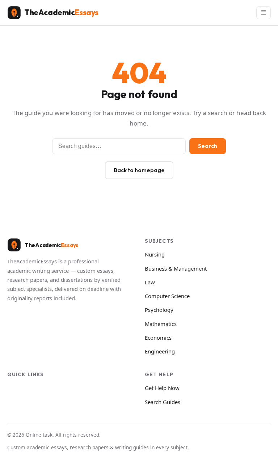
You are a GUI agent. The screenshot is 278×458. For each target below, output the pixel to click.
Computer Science (167, 296)
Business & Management (176, 268)
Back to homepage (139, 170)
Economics (158, 337)
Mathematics (161, 323)
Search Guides (162, 402)
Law (150, 282)
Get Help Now (162, 387)
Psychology (159, 309)
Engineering (160, 351)
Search (207, 146)
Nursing (155, 254)
